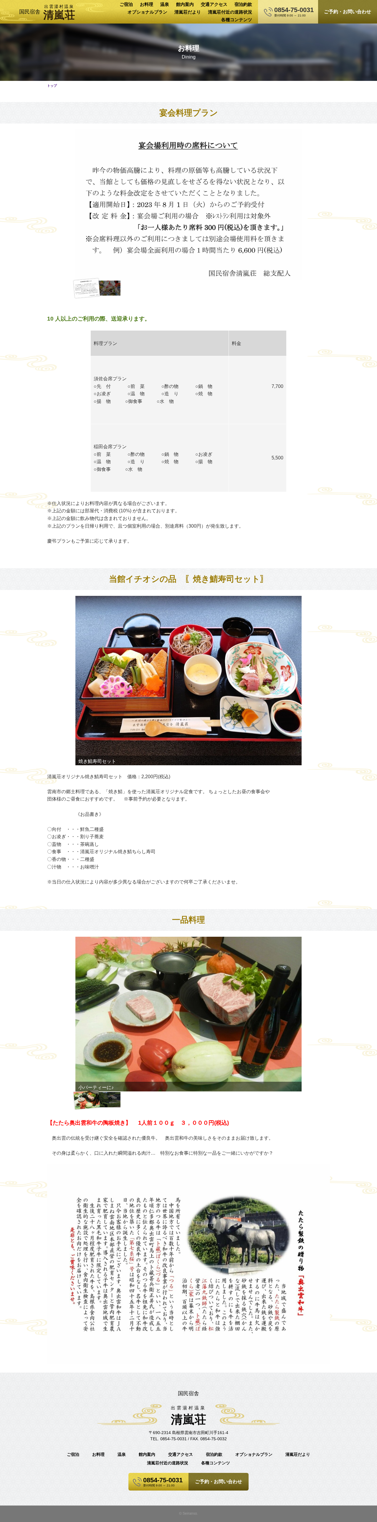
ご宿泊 (126, 4)
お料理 (146, 4)
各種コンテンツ (236, 19)
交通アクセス (214, 4)
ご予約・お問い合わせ (347, 11)
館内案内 (185, 4)
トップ (52, 85)
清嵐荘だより (187, 11)
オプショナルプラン (147, 11)
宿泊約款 (243, 4)
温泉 (164, 4)
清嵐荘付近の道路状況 (230, 11)
